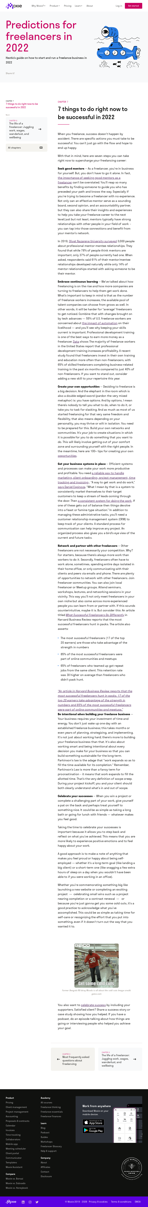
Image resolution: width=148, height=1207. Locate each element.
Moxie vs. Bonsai (14, 1178)
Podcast (45, 1132)
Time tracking (13, 1134)
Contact (45, 1171)
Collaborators (13, 1139)
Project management (17, 1111)
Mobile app (12, 1144)
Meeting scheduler (16, 1148)
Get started (133, 5)
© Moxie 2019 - (76, 1201)
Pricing (9, 1102)
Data (76, 341)
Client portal (12, 1153)
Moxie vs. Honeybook (17, 1188)
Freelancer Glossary (51, 1146)
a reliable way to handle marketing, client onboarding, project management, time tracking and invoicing (96, 477)
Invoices (10, 1130)
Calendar (10, 1125)
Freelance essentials (52, 1111)
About (44, 1162)
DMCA (137, 1201)
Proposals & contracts (17, 1121)
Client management (16, 1107)
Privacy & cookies (98, 1201)
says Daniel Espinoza (71, 487)
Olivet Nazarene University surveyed (93, 241)
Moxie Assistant (14, 1167)
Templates (11, 1162)
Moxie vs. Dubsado (15, 1183)
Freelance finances (51, 1116)
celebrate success (93, 1005)
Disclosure (46, 1176)
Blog (43, 1128)
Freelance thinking (51, 1107)
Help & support (49, 1151)
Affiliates (45, 1167)
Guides (44, 1137)
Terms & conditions (121, 1201)
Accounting (12, 1116)
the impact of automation (100, 323)
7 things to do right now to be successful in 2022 (22, 105)
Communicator (14, 1158)
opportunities (67, 455)
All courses (46, 1102)
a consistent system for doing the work (105, 500)
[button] (39, 6)
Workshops (47, 1141)
